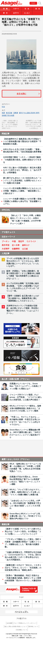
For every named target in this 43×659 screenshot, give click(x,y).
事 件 (5, 13)
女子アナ (16, 13)
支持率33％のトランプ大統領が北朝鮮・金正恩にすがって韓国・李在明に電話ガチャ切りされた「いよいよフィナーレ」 (22, 309)
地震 (3, 113)
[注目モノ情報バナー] (21, 361)
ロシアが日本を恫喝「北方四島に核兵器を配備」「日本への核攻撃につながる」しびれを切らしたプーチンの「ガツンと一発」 (22, 287)
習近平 (21, 241)
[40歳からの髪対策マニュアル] (21, 334)
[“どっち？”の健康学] (21, 347)
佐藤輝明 (16, 249)
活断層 (15, 113)
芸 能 (5, 9)
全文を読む (21, 94)
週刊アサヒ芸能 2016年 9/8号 (29, 113)
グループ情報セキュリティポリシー (24, 623)
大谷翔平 (5, 249)
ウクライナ (31, 241)
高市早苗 (5, 245)
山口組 (25, 249)
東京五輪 (9, 113)
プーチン (5, 241)
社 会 (27, 9)
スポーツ (16, 9)
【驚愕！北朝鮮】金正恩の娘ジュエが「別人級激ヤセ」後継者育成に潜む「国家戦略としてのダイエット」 (22, 298)
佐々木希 (16, 245)
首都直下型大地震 (8, 115)
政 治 (37, 9)
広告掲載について (21, 630)
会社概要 (9, 623)
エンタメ (27, 13)
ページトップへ (21, 612)
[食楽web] (21, 374)
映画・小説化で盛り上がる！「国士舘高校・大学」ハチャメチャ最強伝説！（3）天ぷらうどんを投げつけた (10, 124)
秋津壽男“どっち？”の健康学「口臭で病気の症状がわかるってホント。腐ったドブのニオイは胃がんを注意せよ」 (33, 124)
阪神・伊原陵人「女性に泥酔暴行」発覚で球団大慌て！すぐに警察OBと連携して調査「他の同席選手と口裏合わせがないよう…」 (23, 274)
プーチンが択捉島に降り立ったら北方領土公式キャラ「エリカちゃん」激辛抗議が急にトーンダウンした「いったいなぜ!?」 (22, 262)
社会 (3, 107)
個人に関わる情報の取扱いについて (16, 626)
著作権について (33, 626)
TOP (33, 3)
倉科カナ (26, 245)
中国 (14, 241)
